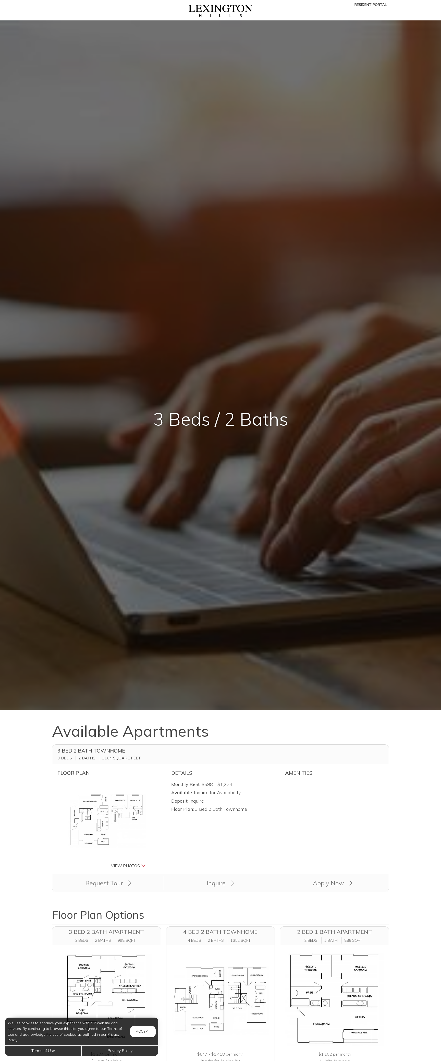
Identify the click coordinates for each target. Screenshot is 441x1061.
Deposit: (179, 801)
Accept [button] (143, 1031)
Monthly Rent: (185, 784)
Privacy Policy (119, 1050)
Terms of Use (43, 1050)
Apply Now (329, 883)
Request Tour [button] (104, 883)
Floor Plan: (182, 809)
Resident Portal (370, 5)
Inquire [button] (217, 883)
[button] (106, 824)
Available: (182, 792)
